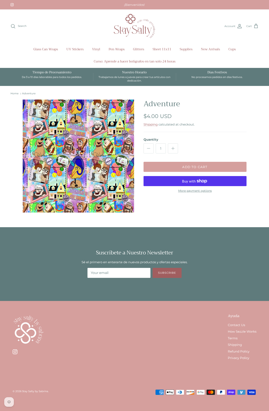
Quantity (151, 139)
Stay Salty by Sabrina (35, 391)
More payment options (195, 191)
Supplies (186, 49)
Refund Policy (238, 351)
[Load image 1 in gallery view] (78, 156)
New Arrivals (210, 49)
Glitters (138, 49)
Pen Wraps (117, 49)
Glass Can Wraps (45, 49)
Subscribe (167, 272)
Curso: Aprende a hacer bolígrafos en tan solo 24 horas (134, 61)
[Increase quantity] (173, 148)
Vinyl (96, 49)
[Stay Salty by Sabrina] (134, 26)
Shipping (151, 124)
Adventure (29, 93)
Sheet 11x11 (162, 49)
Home (14, 93)
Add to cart (194, 167)
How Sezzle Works (242, 331)
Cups (232, 49)
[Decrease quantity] (149, 148)
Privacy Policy (238, 358)
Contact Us (236, 325)
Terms (232, 338)
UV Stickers (75, 49)
